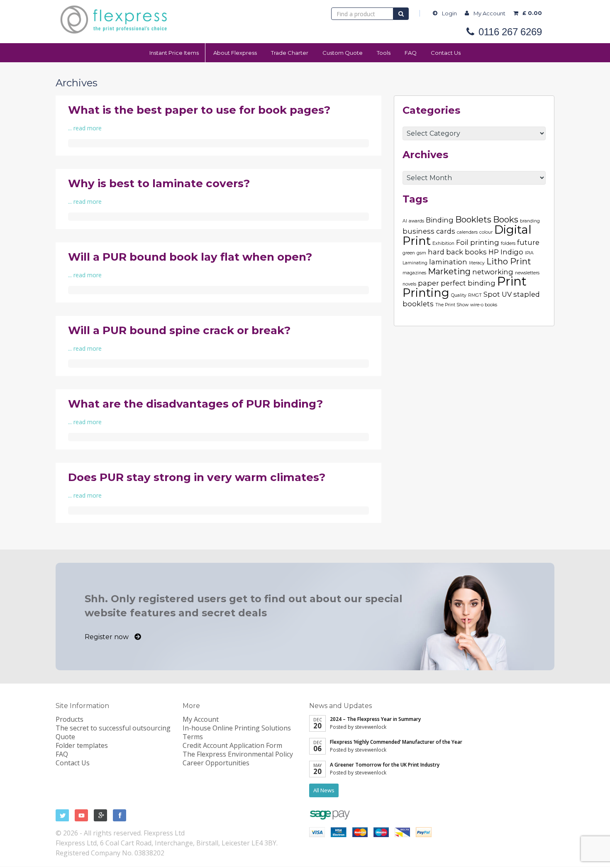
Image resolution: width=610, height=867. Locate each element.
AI (405, 221)
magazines (414, 273)
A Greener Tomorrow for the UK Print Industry (384, 764)
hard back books (457, 252)
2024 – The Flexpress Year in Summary (375, 719)
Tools (383, 52)
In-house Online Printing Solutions (237, 728)
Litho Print (508, 261)
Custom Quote (342, 52)
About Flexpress (235, 52)
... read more (85, 128)
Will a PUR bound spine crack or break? (179, 330)
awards (416, 221)
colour (486, 232)
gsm (421, 253)
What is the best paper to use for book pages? (199, 110)
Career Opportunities (216, 762)
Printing (426, 293)
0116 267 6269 (510, 32)
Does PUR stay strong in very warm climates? (196, 477)
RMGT (475, 295)
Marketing (449, 271)
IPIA (529, 253)
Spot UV (497, 294)
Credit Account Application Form (232, 745)
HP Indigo (505, 252)
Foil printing (477, 242)
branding (530, 221)
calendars (467, 232)
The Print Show (451, 305)
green (409, 253)
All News (323, 790)
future (528, 242)
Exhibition (443, 243)
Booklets (473, 220)
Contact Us (446, 52)
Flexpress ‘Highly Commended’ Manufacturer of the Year (396, 741)
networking (492, 272)
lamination (448, 262)
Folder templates (82, 745)
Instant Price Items (174, 52)
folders (508, 243)
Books (505, 220)
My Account (489, 13)
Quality (458, 295)
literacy (477, 263)
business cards (429, 231)
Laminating (415, 263)
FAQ (411, 52)
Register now (107, 637)
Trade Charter (289, 52)
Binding (440, 220)
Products (69, 719)
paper (428, 283)
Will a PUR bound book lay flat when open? (190, 257)
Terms (193, 736)
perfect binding (468, 283)
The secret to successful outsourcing (113, 728)
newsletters (527, 273)
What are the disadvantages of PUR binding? (195, 403)
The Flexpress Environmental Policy (238, 754)
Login (449, 13)
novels (409, 284)
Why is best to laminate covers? (159, 183)
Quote (65, 736)
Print (512, 281)
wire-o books (483, 305)
